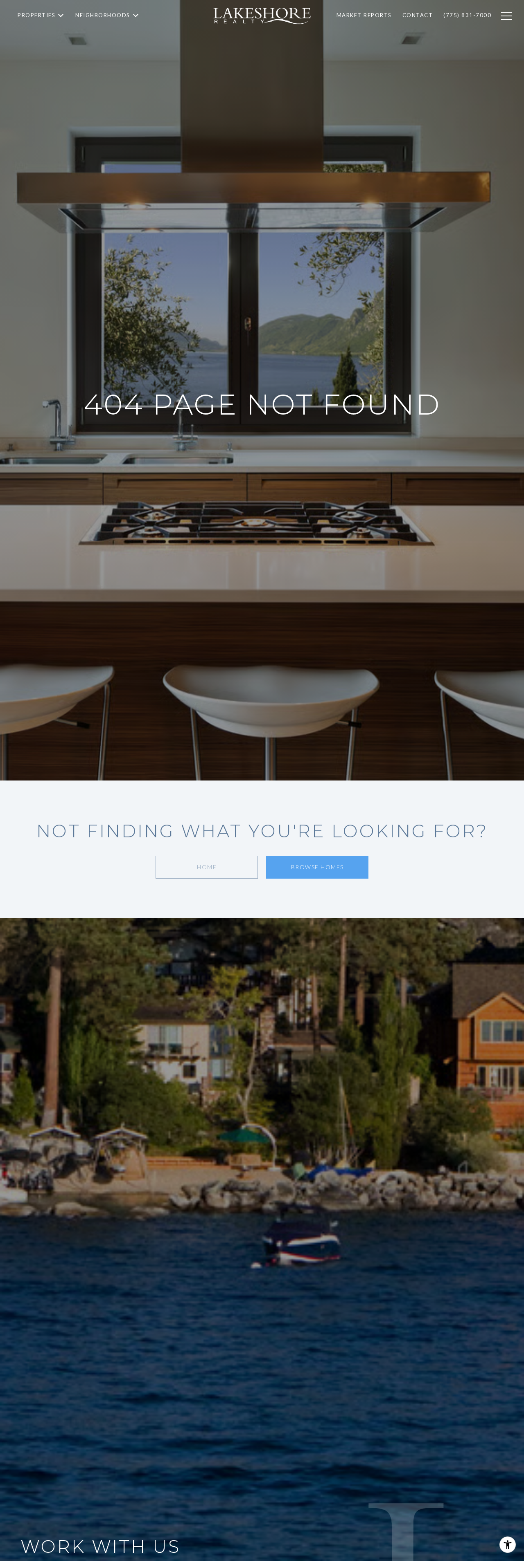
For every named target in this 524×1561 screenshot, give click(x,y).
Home (207, 866)
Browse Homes (317, 866)
